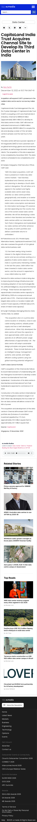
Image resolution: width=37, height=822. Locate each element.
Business (5, 722)
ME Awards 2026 (8, 801)
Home (4, 712)
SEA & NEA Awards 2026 (11, 794)
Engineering (6, 726)
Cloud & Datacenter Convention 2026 (17, 758)
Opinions (5, 733)
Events (4, 737)
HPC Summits (7, 785)
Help (3, 820)
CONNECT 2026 (8, 762)
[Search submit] (34, 12)
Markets (5, 719)
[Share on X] (9, 28)
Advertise (6, 746)
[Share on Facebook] (4, 28)
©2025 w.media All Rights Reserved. (21, 820)
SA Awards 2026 (8, 798)
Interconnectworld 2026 (12, 765)
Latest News (7, 715)
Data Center (18, 22)
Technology (7, 730)
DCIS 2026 (6, 781)
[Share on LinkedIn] (15, 28)
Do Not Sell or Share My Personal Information (15, 811)
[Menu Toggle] (33, 6)
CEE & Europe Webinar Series (14, 769)
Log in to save (8, 94)
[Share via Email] (20, 28)
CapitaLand (11, 427)
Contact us (6, 749)
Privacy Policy (7, 816)
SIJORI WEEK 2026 (9, 778)
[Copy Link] (25, 28)
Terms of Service (9, 807)
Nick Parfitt (7, 87)
